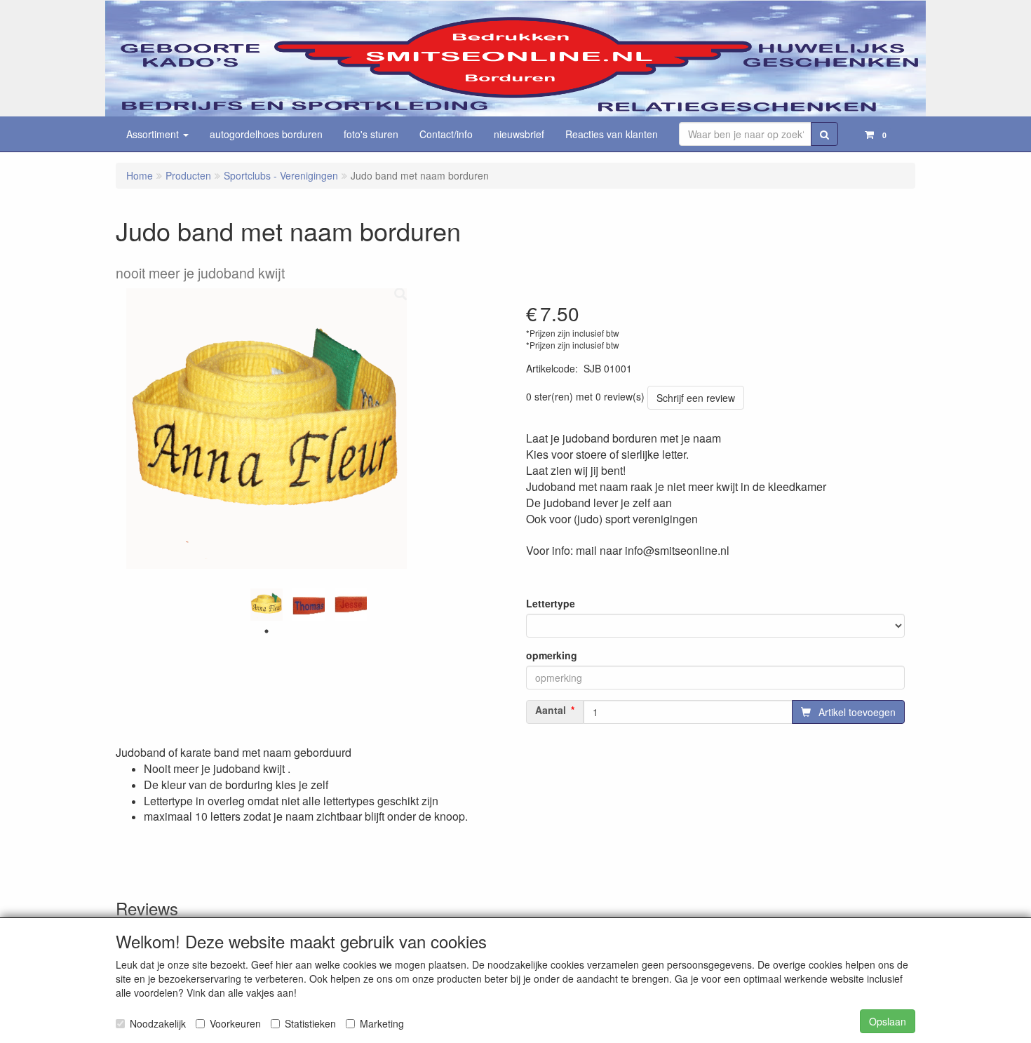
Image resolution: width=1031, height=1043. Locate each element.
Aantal (550, 710)
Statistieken (310, 1023)
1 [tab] (267, 631)
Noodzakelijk (158, 1023)
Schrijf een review (695, 398)
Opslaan (887, 1021)
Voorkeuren (235, 1023)
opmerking (551, 655)
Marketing (382, 1023)
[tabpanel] (266, 604)
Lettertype (550, 603)
